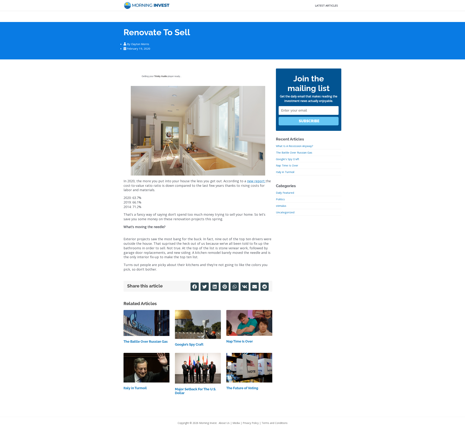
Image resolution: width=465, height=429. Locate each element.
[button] (195, 287)
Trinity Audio (160, 76)
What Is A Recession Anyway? (294, 146)
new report (256, 181)
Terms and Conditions (275, 423)
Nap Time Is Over (239, 341)
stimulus (281, 206)
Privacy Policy (251, 423)
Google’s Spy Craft (189, 344)
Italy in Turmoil (135, 388)
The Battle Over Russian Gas (146, 341)
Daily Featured (285, 192)
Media (236, 423)
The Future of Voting (242, 388)
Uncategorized (285, 212)
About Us (224, 423)
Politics (280, 199)
